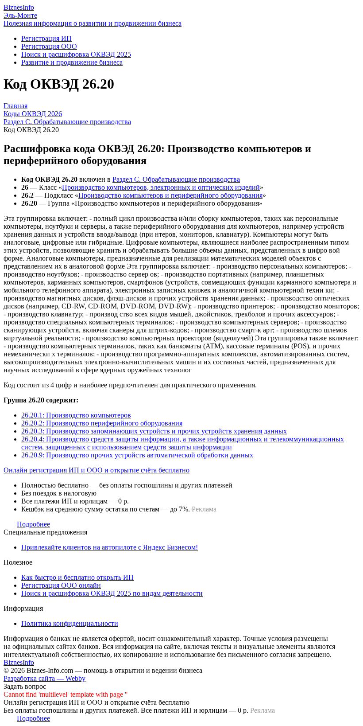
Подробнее (33, 524)
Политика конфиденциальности (69, 623)
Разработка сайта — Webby (44, 678)
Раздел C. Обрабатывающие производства (176, 179)
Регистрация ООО (49, 46)
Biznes (19, 7)
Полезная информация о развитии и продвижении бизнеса (93, 23)
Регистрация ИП (46, 38)
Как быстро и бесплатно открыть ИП (77, 577)
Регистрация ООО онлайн (61, 585)
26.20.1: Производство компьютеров (76, 415)
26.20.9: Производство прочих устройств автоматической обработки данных (137, 455)
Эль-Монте (20, 15)
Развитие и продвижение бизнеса (72, 62)
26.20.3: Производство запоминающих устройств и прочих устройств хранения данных (154, 431)
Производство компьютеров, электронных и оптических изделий (161, 187)
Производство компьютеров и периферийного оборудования (170, 195)
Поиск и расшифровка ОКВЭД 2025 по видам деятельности (112, 593)
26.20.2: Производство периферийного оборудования (101, 423)
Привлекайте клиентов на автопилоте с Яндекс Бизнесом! (109, 547)
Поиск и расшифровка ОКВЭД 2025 (76, 54)
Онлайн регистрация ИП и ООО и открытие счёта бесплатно (96, 470)
